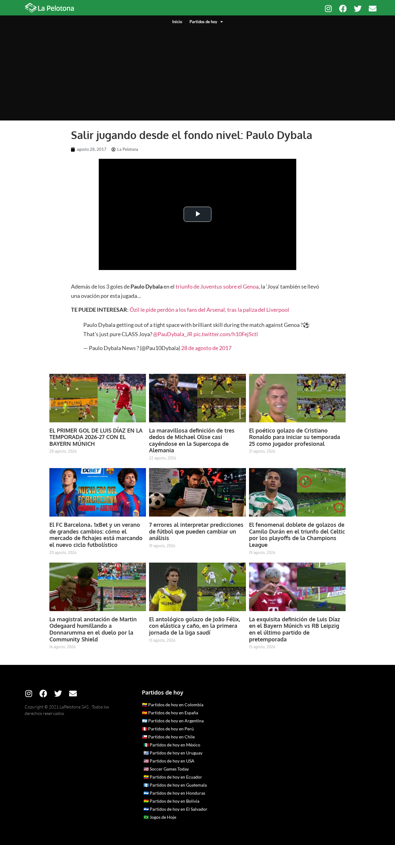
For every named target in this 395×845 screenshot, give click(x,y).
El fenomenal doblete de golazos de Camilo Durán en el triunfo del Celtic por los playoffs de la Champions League (297, 534)
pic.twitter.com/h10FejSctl (225, 334)
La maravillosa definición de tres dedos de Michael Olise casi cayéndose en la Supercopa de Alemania (192, 440)
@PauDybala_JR (173, 334)
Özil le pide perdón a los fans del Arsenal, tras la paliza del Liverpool (209, 309)
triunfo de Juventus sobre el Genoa (217, 286)
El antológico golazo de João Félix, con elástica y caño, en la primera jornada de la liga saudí (194, 626)
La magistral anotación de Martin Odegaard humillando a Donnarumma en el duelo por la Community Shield (93, 629)
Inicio (177, 21)
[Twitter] (358, 8)
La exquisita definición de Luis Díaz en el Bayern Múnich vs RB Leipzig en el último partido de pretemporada (294, 629)
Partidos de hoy (203, 21)
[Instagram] (328, 8)
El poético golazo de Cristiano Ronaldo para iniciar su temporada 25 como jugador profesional (294, 437)
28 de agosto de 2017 (206, 347)
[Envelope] (372, 8)
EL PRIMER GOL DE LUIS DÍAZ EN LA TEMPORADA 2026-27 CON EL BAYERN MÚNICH (96, 437)
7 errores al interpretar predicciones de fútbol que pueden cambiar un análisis (196, 531)
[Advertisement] (197, 71)
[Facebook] (343, 8)
